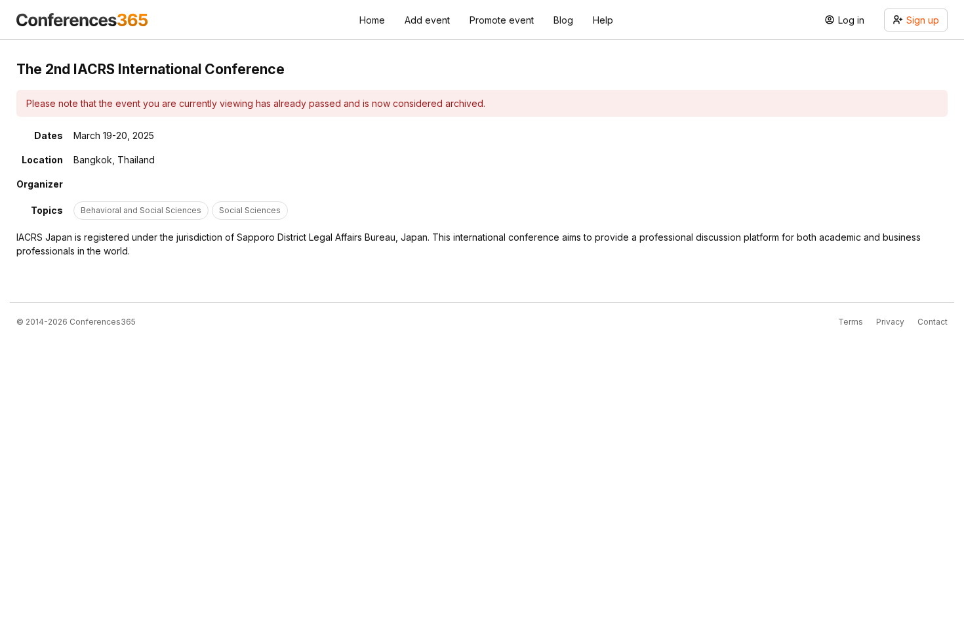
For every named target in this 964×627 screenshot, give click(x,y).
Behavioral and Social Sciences (141, 210)
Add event (427, 20)
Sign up (922, 20)
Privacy (890, 322)
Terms (850, 322)
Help (603, 20)
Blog (563, 20)
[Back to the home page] (82, 19)
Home (372, 20)
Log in (851, 20)
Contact (932, 322)
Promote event (502, 20)
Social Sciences (250, 210)
